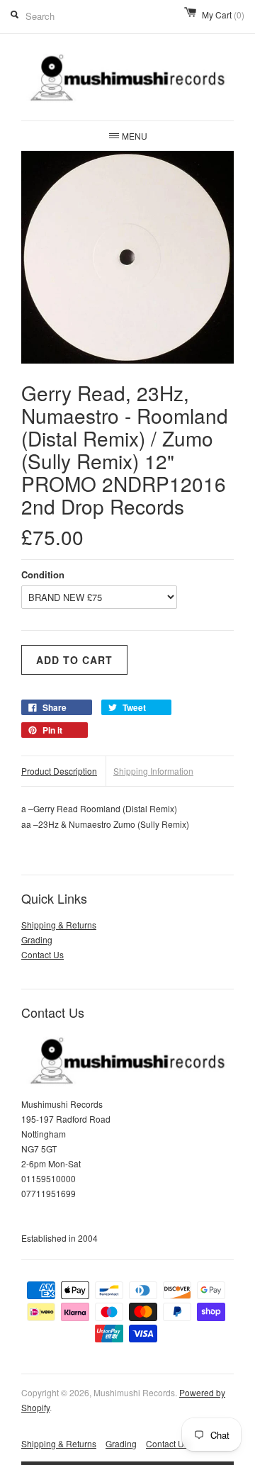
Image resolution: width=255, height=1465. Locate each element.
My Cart (223, 15)
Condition (42, 574)
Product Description (59, 771)
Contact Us (42, 954)
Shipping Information (153, 771)
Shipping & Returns (58, 925)
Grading (36, 939)
